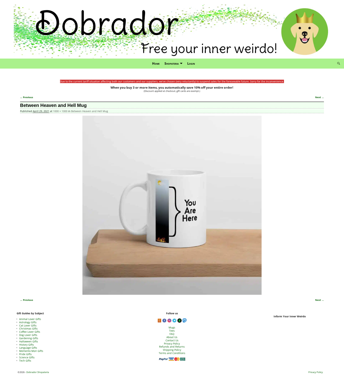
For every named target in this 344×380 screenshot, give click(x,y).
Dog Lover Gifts (28, 335)
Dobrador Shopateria (37, 372)
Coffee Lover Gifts (29, 331)
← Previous (26, 97)
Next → (319, 97)
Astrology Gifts (28, 322)
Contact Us (172, 340)
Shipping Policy (172, 350)
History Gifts (26, 344)
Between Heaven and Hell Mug (89, 111)
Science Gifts (27, 357)
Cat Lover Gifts (28, 325)
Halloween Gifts (28, 341)
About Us (171, 337)
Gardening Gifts (28, 338)
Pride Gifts (25, 354)
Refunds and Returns (172, 346)
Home (156, 63)
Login (191, 63)
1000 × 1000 (60, 111)
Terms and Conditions (172, 353)
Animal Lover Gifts (30, 319)
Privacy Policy (172, 343)
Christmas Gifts (28, 328)
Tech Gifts (25, 360)
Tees (172, 330)
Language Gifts (28, 347)
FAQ (171, 334)
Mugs (172, 327)
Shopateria (171, 63)
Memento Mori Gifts (31, 351)
